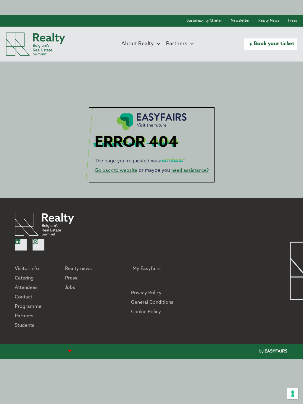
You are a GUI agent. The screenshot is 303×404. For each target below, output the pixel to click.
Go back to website (116, 170)
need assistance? (190, 170)
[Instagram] (38, 245)
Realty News (268, 20)
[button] (270, 44)
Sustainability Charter (204, 20)
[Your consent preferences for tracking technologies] (292, 393)
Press (292, 20)
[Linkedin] (21, 245)
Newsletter (240, 20)
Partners (176, 44)
